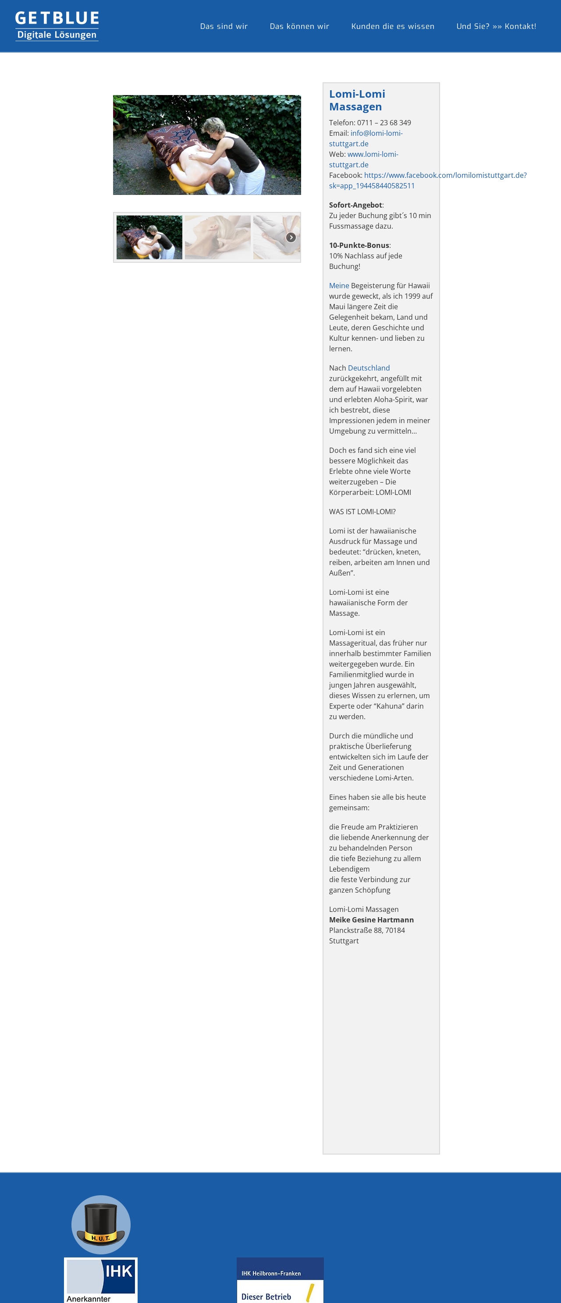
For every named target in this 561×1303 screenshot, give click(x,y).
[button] (149, 237)
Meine (339, 285)
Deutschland (369, 368)
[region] (207, 172)
